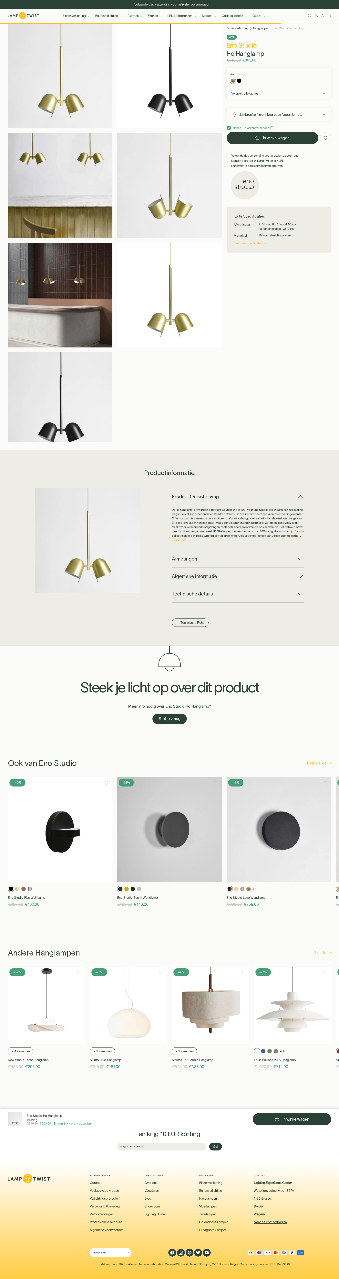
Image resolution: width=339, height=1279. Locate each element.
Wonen (153, 15)
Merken (207, 15)
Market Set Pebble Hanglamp (192, 1060)
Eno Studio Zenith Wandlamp (137, 897)
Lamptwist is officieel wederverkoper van (257, 165)
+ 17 (283, 1051)
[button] (60, 76)
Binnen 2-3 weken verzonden (72, 1123)
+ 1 (254, 889)
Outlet (256, 15)
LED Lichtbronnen (179, 15)
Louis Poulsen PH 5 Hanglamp (275, 1060)
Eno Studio (242, 45)
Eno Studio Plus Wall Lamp (26, 897)
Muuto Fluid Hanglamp (105, 1060)
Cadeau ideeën (232, 15)
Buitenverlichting (106, 15)
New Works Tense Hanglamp (28, 1060)
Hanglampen (261, 28)
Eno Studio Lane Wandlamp (246, 897)
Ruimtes (133, 15)
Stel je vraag (169, 719)
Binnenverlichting (74, 15)
